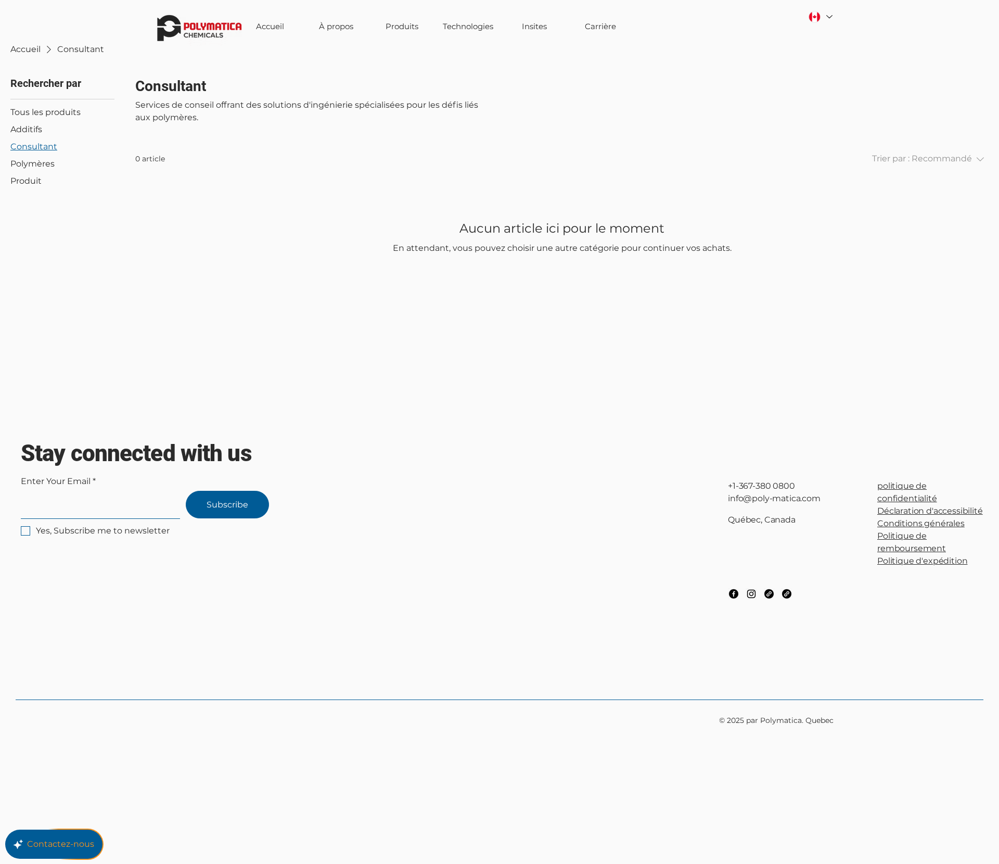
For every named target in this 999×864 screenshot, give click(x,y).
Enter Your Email (56, 481)
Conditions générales (921, 523)
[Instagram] (751, 594)
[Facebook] (733, 594)
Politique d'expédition (922, 561)
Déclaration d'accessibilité (930, 511)
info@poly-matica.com (774, 498)
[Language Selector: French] (820, 17)
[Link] (769, 594)
